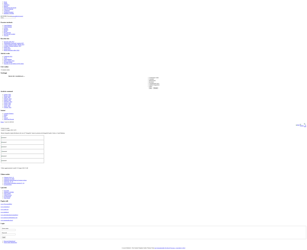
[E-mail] (305, 126)
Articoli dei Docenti (9, 119)
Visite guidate (7, 193)
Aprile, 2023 (7, 97)
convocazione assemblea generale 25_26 (14, 183)
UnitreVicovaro (8, 195)
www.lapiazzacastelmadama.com (9, 217)
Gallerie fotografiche (154, 85)
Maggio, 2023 (7, 96)
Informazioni (152, 80)
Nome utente (5, 228)
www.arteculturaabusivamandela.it (9, 215)
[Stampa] (302, 125)
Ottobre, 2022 (7, 100)
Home (2, 122)
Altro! (150, 86)
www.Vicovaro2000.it (6, 204)
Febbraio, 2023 (8, 98)
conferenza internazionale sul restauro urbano (15, 180)
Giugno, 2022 (7, 103)
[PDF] (298, 125)
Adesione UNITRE (9, 192)
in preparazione (8, 184)
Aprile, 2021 (7, 106)
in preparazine (7, 196)
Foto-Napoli (7, 198)
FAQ (5, 116)
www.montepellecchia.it (7, 220)
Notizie (6, 115)
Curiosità (151, 79)
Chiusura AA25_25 (9, 177)
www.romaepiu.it (5, 206)
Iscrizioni (151, 82)
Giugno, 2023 (7, 94)
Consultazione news (154, 83)
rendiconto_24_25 (8, 181)
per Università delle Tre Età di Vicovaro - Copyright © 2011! (170, 248)
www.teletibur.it (5, 212)
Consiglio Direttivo (9, 113)
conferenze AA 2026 (9, 179)
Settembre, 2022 (8, 101)
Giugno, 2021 (7, 104)
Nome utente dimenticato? (10, 242)
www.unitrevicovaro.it (17, 16)
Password (4, 232)
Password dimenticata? (9, 241)
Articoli (6, 118)
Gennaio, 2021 (7, 107)
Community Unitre (154, 77)
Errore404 (6, 190)
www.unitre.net (4, 209)
